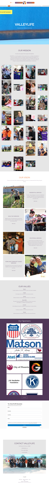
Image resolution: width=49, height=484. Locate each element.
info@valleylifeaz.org (24, 448)
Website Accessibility (25, 479)
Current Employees (26, 481)
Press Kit (22, 481)
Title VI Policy (20, 479)
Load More (24, 397)
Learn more (13, 223)
